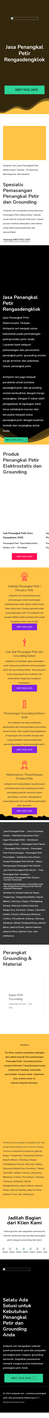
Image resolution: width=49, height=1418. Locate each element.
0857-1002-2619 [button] (13, 440)
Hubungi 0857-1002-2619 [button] (16, 239)
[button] (26, 89)
